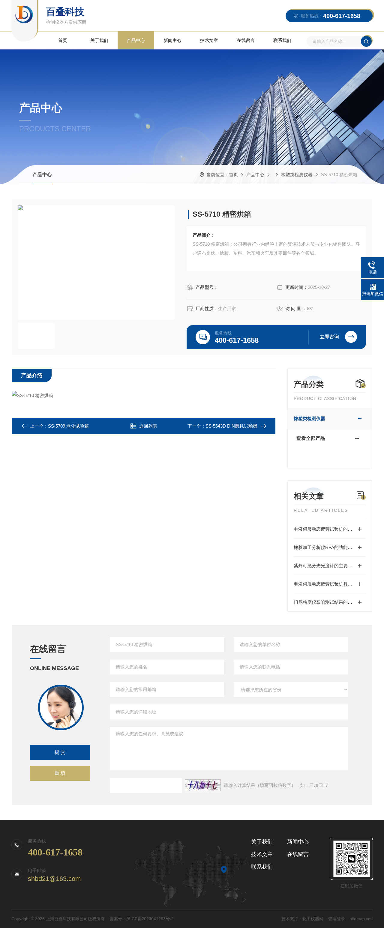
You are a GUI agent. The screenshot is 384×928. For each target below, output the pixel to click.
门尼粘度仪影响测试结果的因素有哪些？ (330, 602)
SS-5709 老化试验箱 (68, 425)
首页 (62, 40)
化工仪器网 (312, 918)
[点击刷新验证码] (203, 785)
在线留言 (246, 40)
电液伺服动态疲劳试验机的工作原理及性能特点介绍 (330, 529)
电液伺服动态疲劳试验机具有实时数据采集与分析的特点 (330, 583)
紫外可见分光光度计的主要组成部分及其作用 (330, 565)
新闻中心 (173, 40)
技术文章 (209, 40)
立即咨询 (329, 336)
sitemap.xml (361, 918)
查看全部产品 (310, 438)
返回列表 (148, 425)
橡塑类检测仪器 (297, 174)
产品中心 (136, 40)
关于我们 (99, 40)
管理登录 (336, 918)
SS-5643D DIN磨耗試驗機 (231, 425)
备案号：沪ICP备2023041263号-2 (142, 918)
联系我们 (282, 40)
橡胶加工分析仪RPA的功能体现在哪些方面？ (330, 547)
